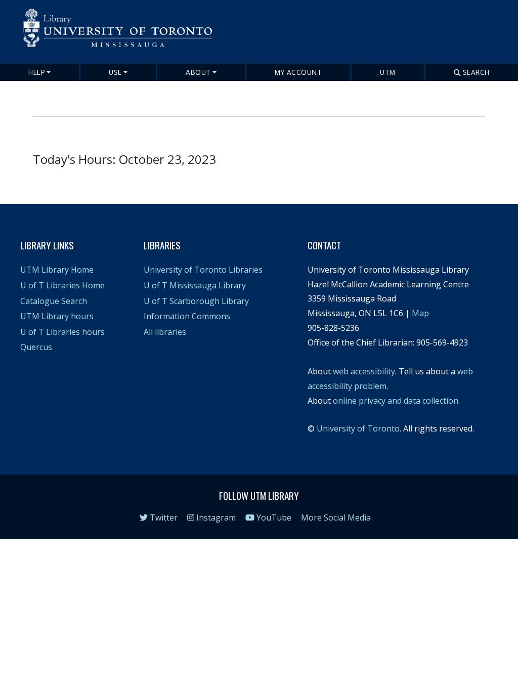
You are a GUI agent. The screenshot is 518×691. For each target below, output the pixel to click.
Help (36, 72)
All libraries (165, 331)
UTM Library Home (57, 269)
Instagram (215, 517)
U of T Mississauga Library (195, 285)
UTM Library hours (57, 316)
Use (115, 72)
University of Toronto (358, 428)
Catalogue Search (53, 301)
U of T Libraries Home (62, 285)
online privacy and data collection (395, 400)
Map (420, 313)
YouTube (272, 517)
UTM (388, 72)
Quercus (36, 347)
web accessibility (364, 371)
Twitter (163, 517)
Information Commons (187, 316)
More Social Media (336, 517)
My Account (298, 72)
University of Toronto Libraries (203, 269)
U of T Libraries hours (62, 331)
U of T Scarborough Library (196, 301)
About (198, 72)
